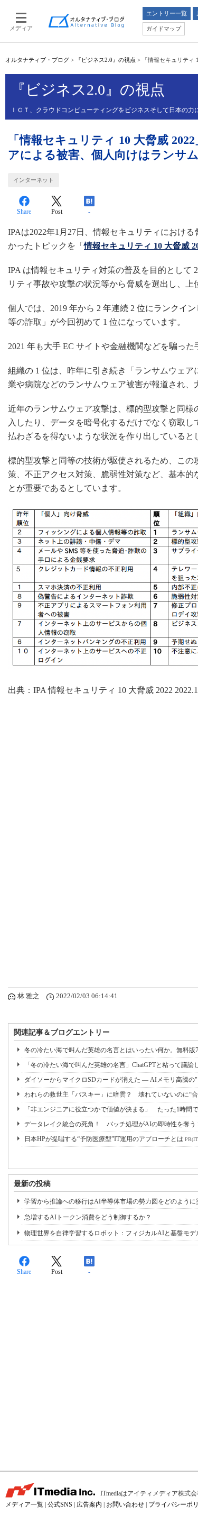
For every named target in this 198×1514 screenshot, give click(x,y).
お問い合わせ (125, 1504)
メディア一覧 (24, 1504)
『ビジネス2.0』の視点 (106, 60)
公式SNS (60, 1504)
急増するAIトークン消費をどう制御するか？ (88, 1217)
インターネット (33, 180)
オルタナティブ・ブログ (37, 60)
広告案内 (89, 1504)
